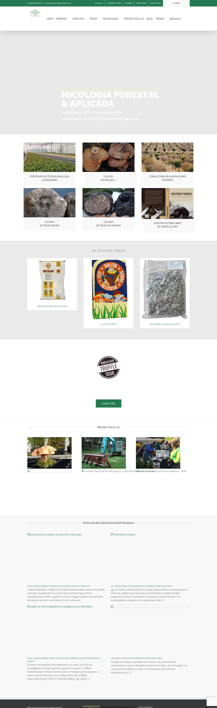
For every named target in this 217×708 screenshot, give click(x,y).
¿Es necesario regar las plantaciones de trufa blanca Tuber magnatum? (141, 586)
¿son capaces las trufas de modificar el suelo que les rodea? (136, 658)
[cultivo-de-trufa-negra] (50, 189)
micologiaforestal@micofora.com (57, 3)
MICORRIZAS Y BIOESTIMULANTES (165, 324)
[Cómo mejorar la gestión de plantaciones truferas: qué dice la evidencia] (66, 557)
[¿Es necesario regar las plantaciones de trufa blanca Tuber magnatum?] (150, 557)
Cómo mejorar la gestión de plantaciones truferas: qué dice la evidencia (58, 586)
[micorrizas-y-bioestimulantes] (165, 259)
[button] (187, 19)
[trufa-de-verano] (108, 189)
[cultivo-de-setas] (108, 259)
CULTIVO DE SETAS (108, 324)
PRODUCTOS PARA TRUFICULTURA (52, 306)
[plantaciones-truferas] (168, 143)
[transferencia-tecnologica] (50, 143)
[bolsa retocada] (52, 259)
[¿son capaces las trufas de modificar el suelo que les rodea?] (150, 630)
